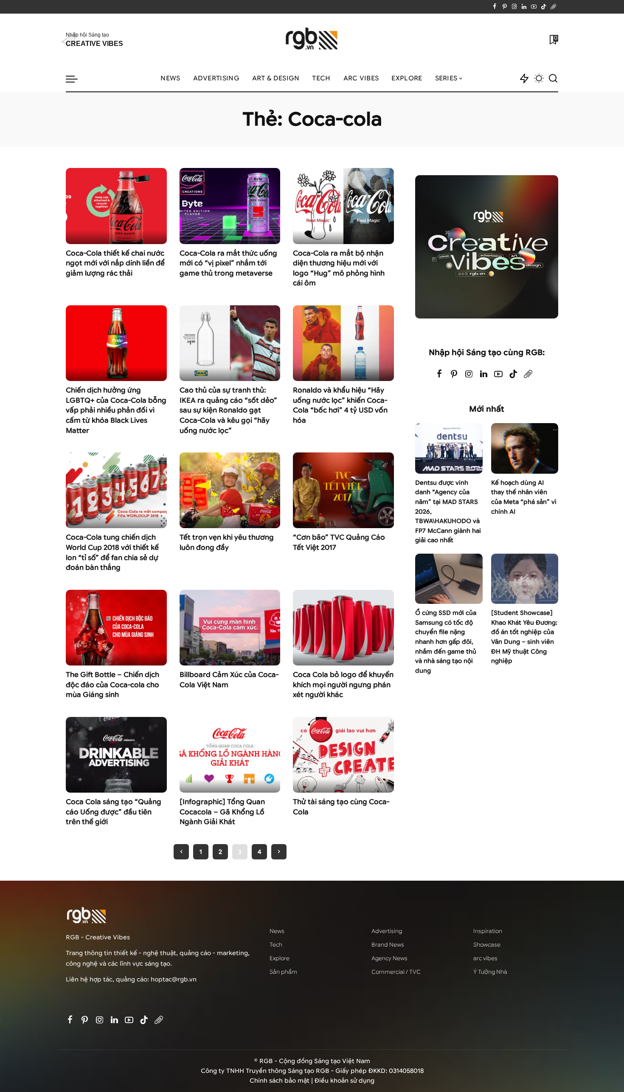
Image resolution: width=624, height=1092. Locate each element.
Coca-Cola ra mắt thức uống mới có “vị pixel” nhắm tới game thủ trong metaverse (228, 263)
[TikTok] (543, 7)
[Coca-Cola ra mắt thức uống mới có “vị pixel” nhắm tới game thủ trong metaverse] (230, 206)
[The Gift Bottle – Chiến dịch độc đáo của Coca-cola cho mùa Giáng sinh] (116, 627)
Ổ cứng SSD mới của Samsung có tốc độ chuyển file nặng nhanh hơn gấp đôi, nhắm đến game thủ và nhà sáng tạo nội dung (445, 641)
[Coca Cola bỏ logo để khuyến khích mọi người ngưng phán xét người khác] (343, 627)
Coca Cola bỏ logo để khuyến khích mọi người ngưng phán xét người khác (343, 685)
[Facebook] (495, 7)
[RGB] (312, 39)
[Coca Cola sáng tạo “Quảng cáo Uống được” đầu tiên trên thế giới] (116, 755)
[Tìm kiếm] (553, 78)
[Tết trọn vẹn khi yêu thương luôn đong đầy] (230, 490)
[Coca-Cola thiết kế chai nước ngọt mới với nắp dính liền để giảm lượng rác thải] (116, 206)
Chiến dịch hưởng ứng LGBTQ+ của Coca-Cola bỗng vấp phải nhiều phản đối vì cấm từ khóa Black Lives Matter (116, 410)
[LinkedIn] (524, 7)
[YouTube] (534, 7)
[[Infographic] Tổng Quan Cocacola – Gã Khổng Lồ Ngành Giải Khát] (230, 755)
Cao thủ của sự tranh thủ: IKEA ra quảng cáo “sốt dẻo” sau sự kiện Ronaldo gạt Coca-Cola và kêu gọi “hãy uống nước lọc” (228, 410)
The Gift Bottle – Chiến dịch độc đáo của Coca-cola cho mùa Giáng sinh (112, 685)
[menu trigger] (76, 78)
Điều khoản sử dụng (344, 1080)
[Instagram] (514, 7)
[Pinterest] (504, 7)
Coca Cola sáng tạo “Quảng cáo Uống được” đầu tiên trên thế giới (113, 812)
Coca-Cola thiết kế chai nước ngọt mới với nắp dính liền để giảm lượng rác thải (115, 263)
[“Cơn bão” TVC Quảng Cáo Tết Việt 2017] (343, 490)
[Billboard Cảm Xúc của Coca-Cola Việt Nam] (230, 627)
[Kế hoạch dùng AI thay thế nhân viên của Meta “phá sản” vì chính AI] (524, 448)
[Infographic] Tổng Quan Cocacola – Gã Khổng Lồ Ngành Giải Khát (222, 812)
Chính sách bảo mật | (282, 1080)
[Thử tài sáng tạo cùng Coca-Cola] (343, 755)
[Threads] (553, 7)
